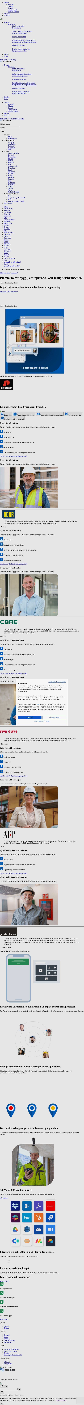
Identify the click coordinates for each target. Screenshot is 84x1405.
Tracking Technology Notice (57, 682)
